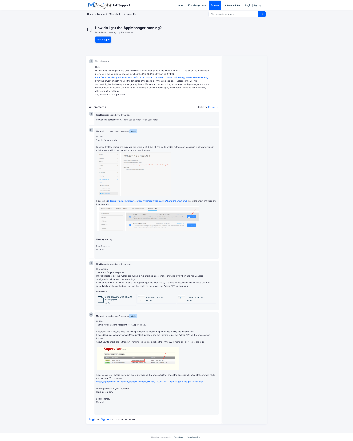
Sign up (257, 5)
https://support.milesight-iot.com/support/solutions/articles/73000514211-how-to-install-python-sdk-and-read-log (151, 77)
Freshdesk (178, 437)
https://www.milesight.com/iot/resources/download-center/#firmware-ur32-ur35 (147, 201)
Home (180, 5)
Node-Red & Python (137, 14)
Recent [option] (211, 107)
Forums (215, 5)
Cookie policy (193, 437)
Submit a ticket (232, 5)
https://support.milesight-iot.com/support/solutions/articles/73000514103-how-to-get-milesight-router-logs (149, 381)
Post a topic (103, 39)
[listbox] (213, 107)
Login (248, 5)
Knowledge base (197, 5)
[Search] (262, 14)
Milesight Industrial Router (123, 14)
